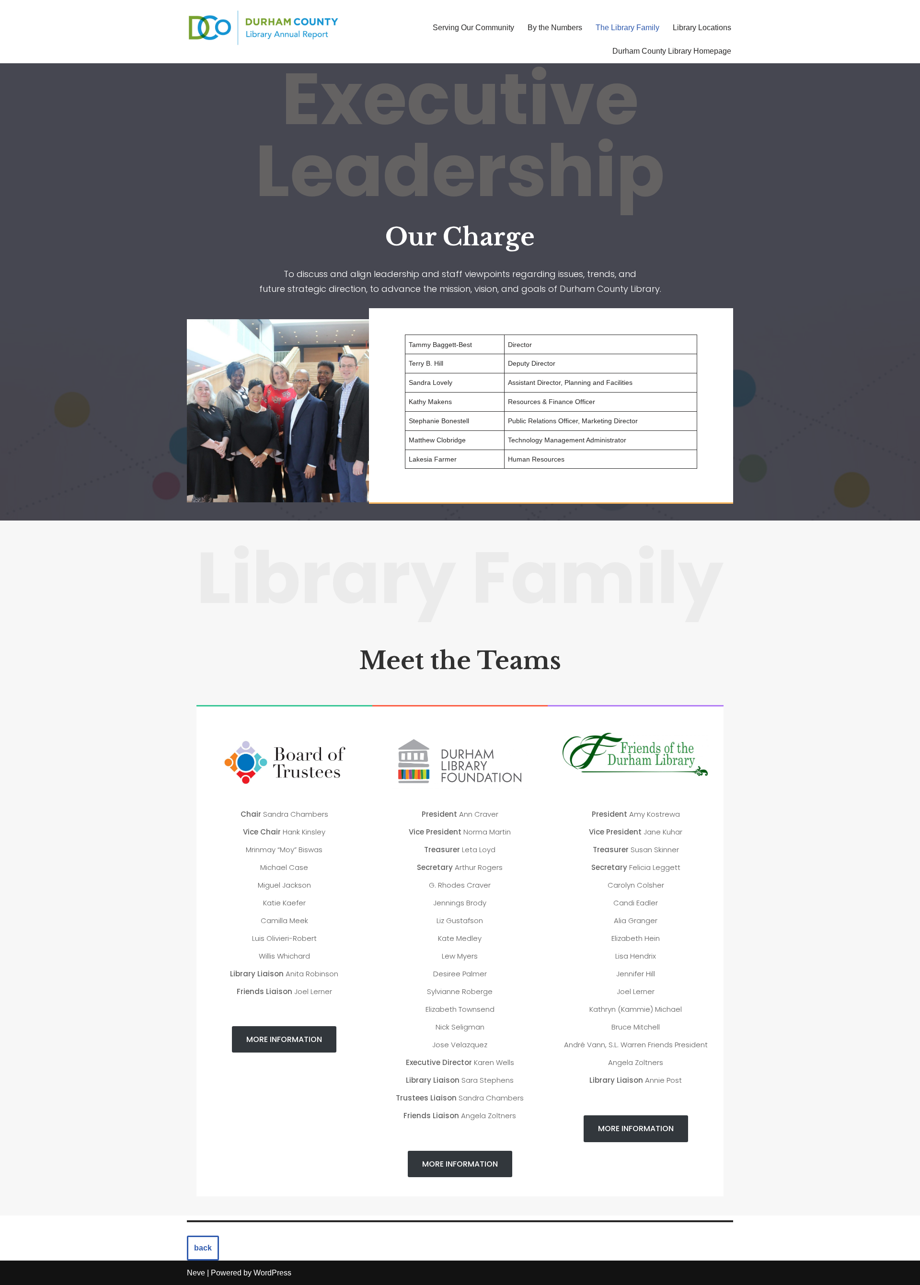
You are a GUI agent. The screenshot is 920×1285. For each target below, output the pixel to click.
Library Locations (702, 27)
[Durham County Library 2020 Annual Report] (263, 27)
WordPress (272, 1273)
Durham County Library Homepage (671, 51)
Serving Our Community (473, 27)
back (203, 1248)
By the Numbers (555, 27)
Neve (196, 1273)
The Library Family (627, 27)
